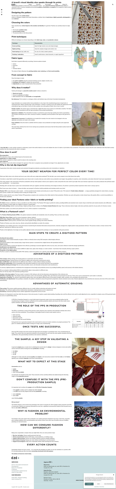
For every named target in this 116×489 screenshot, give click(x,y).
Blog (56, 4)
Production (14, 469)
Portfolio (74, 4)
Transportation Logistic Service (19, 471)
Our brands (48, 4)
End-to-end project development (20, 464)
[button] (113, 474)
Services (38, 4)
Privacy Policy (101, 486)
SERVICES (15, 462)
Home (30, 4)
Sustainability (84, 4)
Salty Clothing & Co (16, 479)
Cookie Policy (96, 486)
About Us (64, 4)
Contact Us (95, 4)
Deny (98, 483)
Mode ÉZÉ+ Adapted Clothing (19, 477)
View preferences (109, 483)
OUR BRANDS (16, 475)
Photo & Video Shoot (17, 472)
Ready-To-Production (17, 468)
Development (15, 466)
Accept (89, 483)
